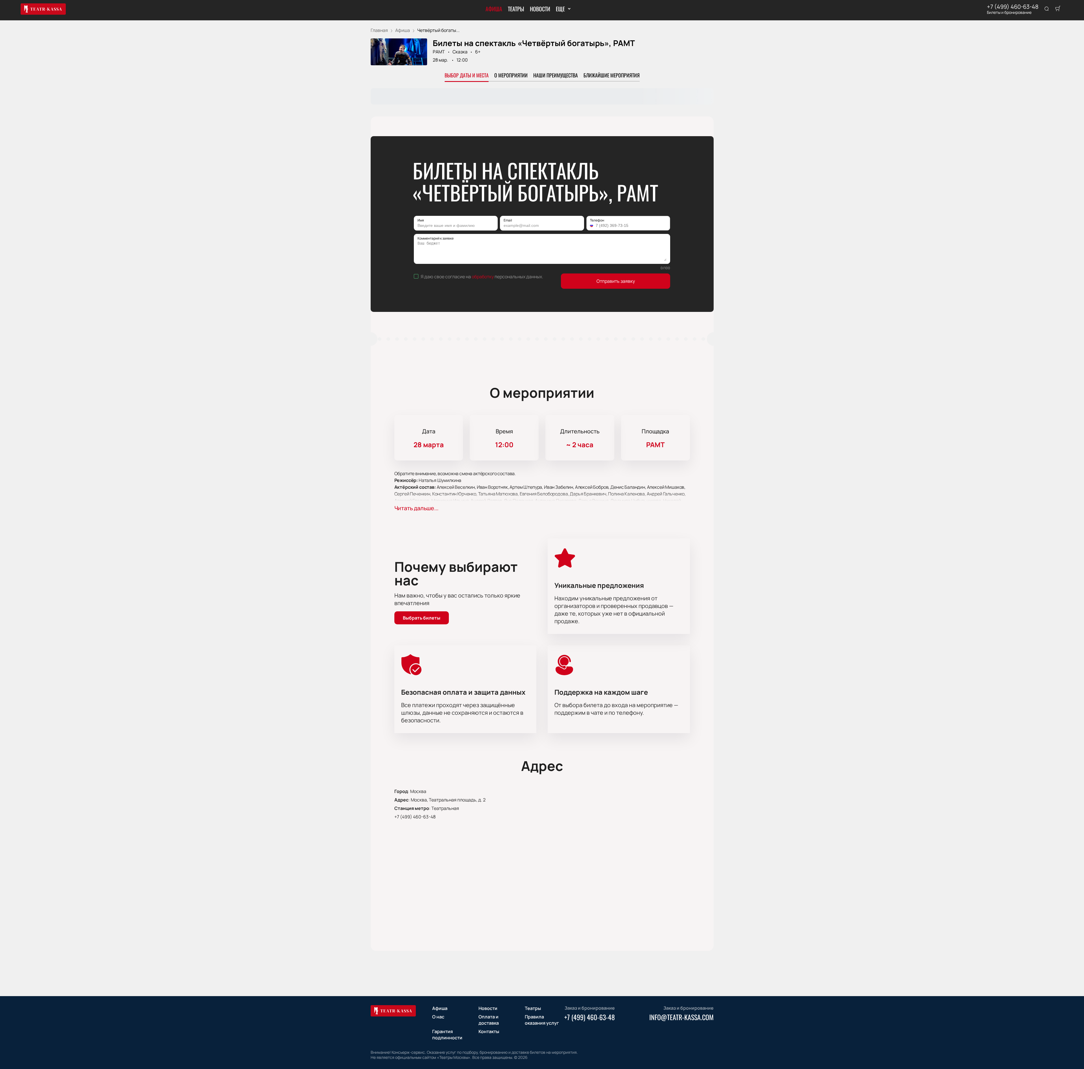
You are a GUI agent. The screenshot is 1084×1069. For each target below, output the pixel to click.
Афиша (494, 8)
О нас (438, 1017)
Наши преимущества (555, 75)
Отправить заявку (615, 281)
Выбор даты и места (467, 75)
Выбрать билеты (421, 618)
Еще (560, 8)
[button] (592, 225)
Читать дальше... (416, 508)
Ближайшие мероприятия (611, 75)
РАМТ (439, 52)
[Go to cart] (1057, 9)
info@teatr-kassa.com (681, 1017)
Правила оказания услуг (542, 1020)
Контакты (488, 1031)
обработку (483, 276)
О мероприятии (511, 75)
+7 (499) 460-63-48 (1013, 6)
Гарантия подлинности (447, 1034)
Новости (540, 8)
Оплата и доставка (488, 1020)
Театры (516, 8)
